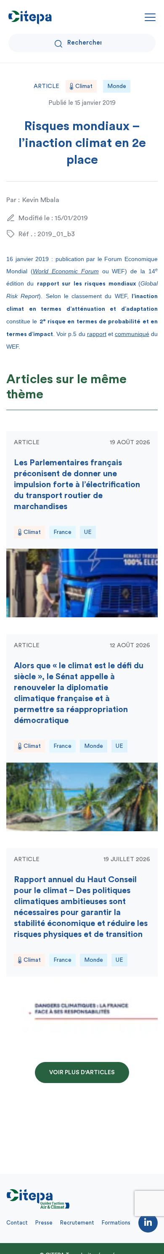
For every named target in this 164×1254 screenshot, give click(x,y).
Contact (17, 1222)
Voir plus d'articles (82, 1072)
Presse (44, 1222)
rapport (96, 334)
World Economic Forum (66, 271)
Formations (116, 1222)
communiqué (132, 334)
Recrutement (77, 1222)
